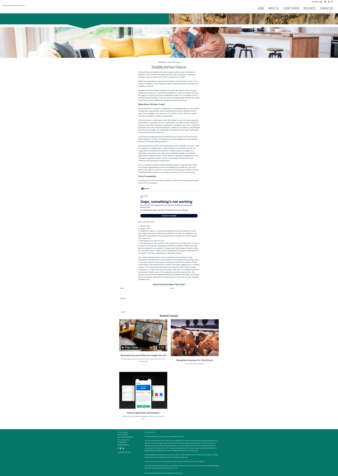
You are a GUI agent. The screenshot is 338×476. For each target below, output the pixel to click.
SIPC (203, 461)
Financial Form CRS (151, 432)
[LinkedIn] (329, 1)
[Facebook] (332, 1)
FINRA (200, 461)
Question (123, 298)
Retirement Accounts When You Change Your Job (143, 355)
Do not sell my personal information (179, 457)
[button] (274, 8)
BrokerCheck (180, 436)
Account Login (317, 2)
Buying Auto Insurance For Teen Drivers (194, 360)
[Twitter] (325, 1)
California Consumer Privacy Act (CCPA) (196, 455)
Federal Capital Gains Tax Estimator (143, 413)
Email (171, 288)
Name (122, 288)
